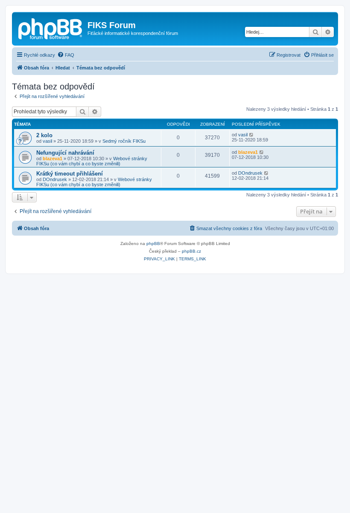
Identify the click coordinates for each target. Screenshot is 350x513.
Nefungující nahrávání (65, 153)
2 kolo (44, 135)
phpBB (153, 243)
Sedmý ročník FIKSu (124, 141)
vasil (47, 141)
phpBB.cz (191, 251)
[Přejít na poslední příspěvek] (251, 134)
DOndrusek (55, 179)
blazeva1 (52, 158)
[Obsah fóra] (51, 27)
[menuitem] (65, 55)
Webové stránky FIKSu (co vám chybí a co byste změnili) (91, 161)
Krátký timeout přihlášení (69, 173)
